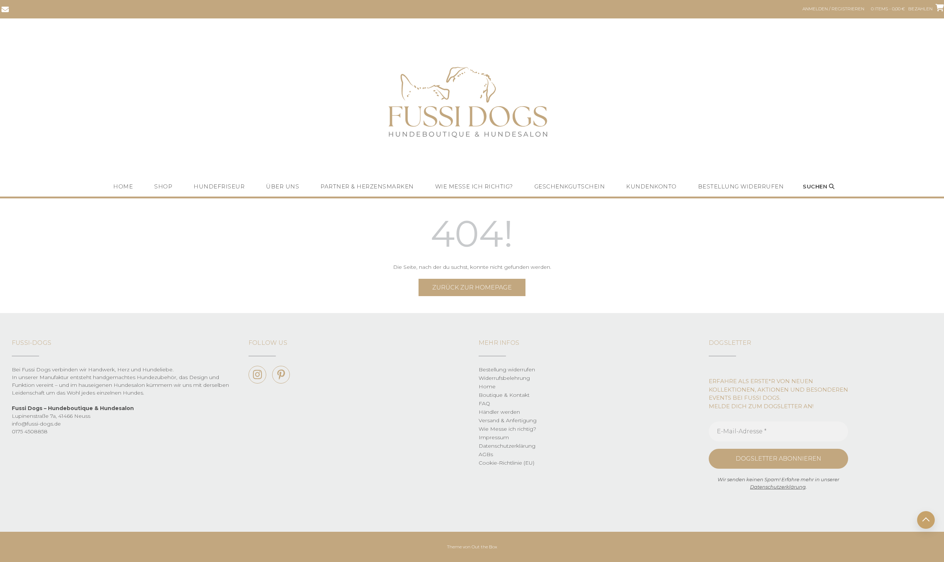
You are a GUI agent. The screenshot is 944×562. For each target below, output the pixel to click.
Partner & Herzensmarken (367, 186)
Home (123, 186)
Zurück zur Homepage (472, 287)
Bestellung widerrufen (741, 186)
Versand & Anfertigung (508, 420)
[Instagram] (257, 375)
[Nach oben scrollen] (926, 520)
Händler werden (499, 412)
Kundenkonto (651, 186)
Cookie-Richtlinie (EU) (506, 462)
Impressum (494, 437)
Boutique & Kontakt (504, 395)
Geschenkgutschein (569, 186)
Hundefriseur (219, 186)
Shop (163, 186)
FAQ (484, 403)
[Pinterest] (281, 375)
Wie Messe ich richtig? (474, 186)
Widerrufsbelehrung (504, 378)
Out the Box (484, 546)
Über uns (282, 186)
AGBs (486, 454)
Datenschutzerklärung (507, 446)
